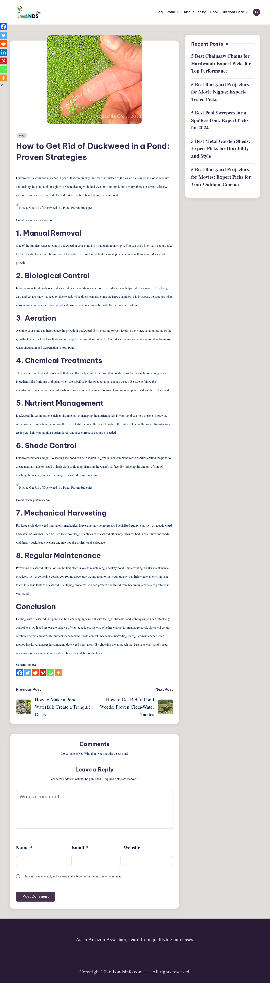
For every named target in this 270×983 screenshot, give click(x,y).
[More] (58, 672)
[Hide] (1, 85)
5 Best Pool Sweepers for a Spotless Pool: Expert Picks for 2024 (220, 120)
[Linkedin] (3, 52)
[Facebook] (19, 672)
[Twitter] (27, 672)
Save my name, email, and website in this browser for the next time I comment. (73, 876)
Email (79, 847)
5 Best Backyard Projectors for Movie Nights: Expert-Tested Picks (220, 92)
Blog (21, 135)
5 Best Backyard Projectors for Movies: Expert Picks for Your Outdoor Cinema (221, 177)
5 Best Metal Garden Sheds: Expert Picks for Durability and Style (220, 148)
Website (132, 847)
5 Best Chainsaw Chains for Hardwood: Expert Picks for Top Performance (221, 63)
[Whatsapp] (50, 672)
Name (24, 847)
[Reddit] (35, 672)
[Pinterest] (43, 672)
